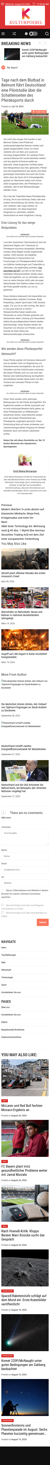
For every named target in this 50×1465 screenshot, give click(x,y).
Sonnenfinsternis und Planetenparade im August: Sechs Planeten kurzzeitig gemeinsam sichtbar (24, 1431)
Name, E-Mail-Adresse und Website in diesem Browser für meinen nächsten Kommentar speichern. (24, 893)
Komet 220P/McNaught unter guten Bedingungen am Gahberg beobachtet (32, 53)
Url (2, 877)
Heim (3, 947)
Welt (3, 962)
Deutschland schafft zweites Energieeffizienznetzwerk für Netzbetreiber (23, 747)
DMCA (4, 1022)
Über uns (5, 1007)
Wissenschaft (7, 1291)
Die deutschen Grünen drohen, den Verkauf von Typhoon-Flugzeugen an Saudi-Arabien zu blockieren (24, 707)
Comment (6, 827)
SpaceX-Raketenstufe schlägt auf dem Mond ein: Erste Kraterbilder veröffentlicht (23, 1300)
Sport (3, 985)
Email (4, 863)
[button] (45, 43)
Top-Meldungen (8, 955)
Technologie (7, 977)
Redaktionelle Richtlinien (12, 1029)
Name (4, 850)
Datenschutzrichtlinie (11, 1037)
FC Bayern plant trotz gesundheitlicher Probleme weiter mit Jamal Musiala (24, 1170)
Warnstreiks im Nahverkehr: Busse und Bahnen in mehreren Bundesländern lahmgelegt (21, 615)
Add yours (6, 817)
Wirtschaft (6, 970)
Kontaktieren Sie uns (11, 992)
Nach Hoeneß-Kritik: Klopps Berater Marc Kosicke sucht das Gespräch (23, 1235)
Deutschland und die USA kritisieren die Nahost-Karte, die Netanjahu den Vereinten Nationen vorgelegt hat (23, 788)
